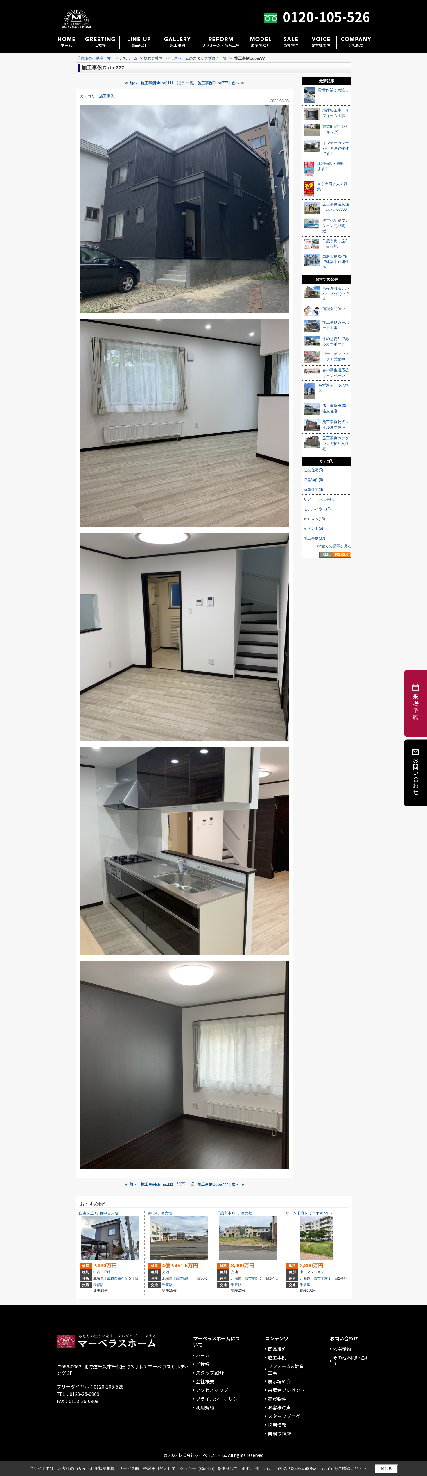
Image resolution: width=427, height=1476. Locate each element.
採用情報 (277, 1425)
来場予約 (342, 1349)
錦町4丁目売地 (160, 1213)
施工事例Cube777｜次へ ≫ (221, 83)
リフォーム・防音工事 (221, 45)
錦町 (186, 1278)
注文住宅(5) (313, 470)
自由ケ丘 (121, 1278)
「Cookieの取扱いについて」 (310, 1469)
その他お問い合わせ (351, 1360)
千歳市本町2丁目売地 (234, 1213)
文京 (324, 1278)
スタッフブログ (284, 1416)
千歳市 (109, 1278)
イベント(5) (313, 528)
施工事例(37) (314, 538)
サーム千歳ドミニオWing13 (308, 1213)
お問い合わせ (416, 776)
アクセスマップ (212, 1390)
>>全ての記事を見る (334, 546)
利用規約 (205, 1407)
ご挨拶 (100, 45)
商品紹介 (138, 45)
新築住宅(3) (313, 489)
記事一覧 (185, 82)
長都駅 (98, 1285)
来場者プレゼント (286, 1390)
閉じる (386, 1468)
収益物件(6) (313, 479)
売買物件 (290, 45)
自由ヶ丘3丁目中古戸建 (99, 1213)
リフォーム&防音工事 (286, 1369)
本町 (255, 1278)
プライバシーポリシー (219, 1399)
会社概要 (355, 45)
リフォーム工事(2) (319, 499)
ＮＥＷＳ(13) (314, 519)
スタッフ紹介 (210, 1372)
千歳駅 (167, 1285)
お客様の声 (320, 45)
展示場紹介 (260, 45)
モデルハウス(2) (317, 509)
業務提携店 (279, 1433)
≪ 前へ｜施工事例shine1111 (149, 83)
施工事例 (177, 45)
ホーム (66, 45)
